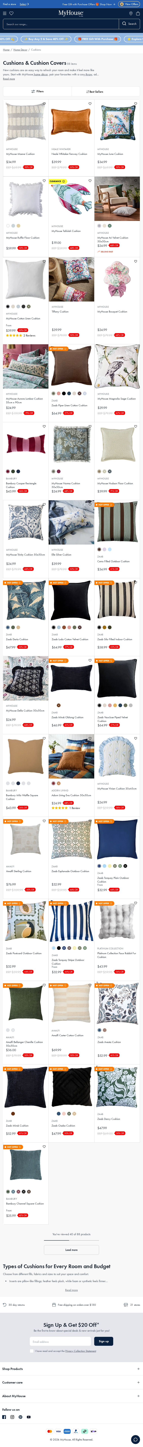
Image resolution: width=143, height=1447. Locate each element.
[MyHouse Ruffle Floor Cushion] (25, 199)
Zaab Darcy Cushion (108, 1119)
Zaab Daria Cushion (17, 639)
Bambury (11, 478)
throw (88, 74)
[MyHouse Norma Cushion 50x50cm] (71, 444)
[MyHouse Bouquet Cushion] (117, 279)
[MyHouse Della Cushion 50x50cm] (25, 678)
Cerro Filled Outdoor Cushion (113, 561)
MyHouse (12, 149)
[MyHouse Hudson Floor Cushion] (117, 444)
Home (6, 49)
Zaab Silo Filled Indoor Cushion (114, 639)
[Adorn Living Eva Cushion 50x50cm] (71, 756)
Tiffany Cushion (60, 311)
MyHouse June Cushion (110, 154)
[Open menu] (4, 13)
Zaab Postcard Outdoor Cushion (24, 953)
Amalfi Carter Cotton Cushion (67, 1035)
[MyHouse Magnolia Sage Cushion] (117, 366)
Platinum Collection (110, 948)
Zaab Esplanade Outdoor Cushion (70, 871)
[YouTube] (29, 1417)
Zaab (55, 400)
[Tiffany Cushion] (71, 279)
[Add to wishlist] (44, 104)
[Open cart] (138, 13)
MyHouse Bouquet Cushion (112, 311)
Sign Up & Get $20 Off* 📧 (95, 5)
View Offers (129, 4)
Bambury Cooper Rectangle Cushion (21, 485)
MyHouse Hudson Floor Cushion (115, 483)
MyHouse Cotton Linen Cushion (23, 318)
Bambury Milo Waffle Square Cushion (22, 797)
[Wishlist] (11, 13)
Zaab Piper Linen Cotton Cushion (69, 405)
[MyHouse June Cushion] (117, 122)
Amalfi (10, 866)
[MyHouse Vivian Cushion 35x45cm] (117, 756)
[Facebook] (4, 1417)
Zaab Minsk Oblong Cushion (67, 717)
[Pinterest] (20, 1417)
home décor (40, 74)
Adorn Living (60, 790)
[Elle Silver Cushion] (71, 522)
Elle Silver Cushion (61, 554)
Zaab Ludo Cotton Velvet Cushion (70, 639)
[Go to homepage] (71, 13)
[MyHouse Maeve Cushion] (25, 122)
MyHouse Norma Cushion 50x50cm (66, 485)
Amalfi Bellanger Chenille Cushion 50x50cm (24, 1043)
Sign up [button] (104, 1341)
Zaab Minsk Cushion (17, 1125)
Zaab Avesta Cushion (109, 1042)
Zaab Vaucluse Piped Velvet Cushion (113, 719)
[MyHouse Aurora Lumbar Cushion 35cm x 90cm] (25, 366)
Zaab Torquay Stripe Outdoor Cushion (68, 961)
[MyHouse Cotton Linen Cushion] (25, 279)
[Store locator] (131, 13)
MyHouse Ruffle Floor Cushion (22, 237)
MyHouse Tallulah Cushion (66, 231)
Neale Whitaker (61, 149)
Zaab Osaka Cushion (63, 1125)
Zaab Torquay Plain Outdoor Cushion (113, 879)
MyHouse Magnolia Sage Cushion (117, 398)
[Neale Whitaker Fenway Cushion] (71, 122)
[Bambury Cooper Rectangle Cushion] (25, 444)
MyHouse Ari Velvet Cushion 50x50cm (112, 239)
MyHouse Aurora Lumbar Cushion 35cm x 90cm (24, 400)
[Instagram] (12, 1417)
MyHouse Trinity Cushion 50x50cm (25, 554)
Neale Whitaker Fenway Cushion (69, 154)
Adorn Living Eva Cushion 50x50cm (71, 795)
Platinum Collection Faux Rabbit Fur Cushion (116, 955)
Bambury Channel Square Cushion (25, 1203)
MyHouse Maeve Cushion (20, 154)
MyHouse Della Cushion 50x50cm (25, 710)
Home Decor (20, 49)
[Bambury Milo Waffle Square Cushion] (25, 756)
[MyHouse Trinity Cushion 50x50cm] (25, 522)
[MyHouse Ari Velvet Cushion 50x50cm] (117, 199)
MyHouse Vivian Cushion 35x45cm (116, 788)
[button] (37, 91)
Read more (9, 78)
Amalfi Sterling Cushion (18, 871)
